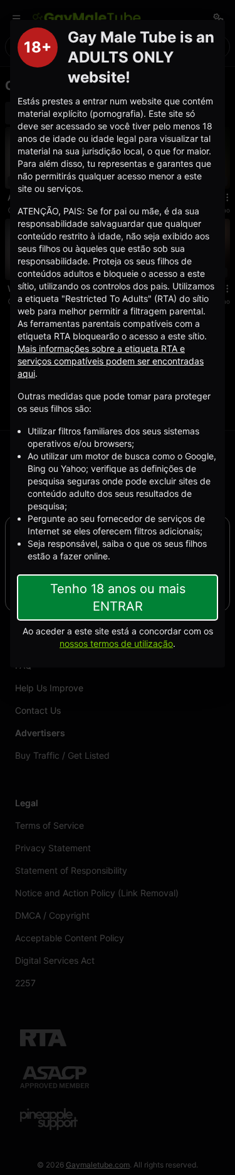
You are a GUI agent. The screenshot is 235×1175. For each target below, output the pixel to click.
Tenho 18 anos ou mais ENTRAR (117, 597)
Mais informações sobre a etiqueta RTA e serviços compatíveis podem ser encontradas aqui (111, 361)
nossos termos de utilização (116, 643)
